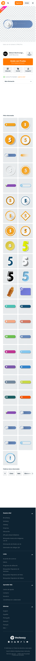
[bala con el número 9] (10, 608)
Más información (9, 80)
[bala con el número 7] (10, 487)
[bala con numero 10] (10, 547)
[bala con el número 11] (10, 653)
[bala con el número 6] (10, 578)
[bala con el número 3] (10, 638)
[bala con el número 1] (10, 593)
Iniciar (27, 3)
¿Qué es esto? (21, 77)
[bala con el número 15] (10, 562)
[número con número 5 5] (10, 381)
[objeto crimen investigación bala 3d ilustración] (10, 456)
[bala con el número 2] (10, 517)
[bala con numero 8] (10, 623)
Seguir (29, 55)
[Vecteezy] (3, 3)
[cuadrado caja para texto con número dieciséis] (10, 472)
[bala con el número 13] (10, 502)
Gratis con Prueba (18, 62)
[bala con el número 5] (10, 123)
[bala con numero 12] (10, 532)
